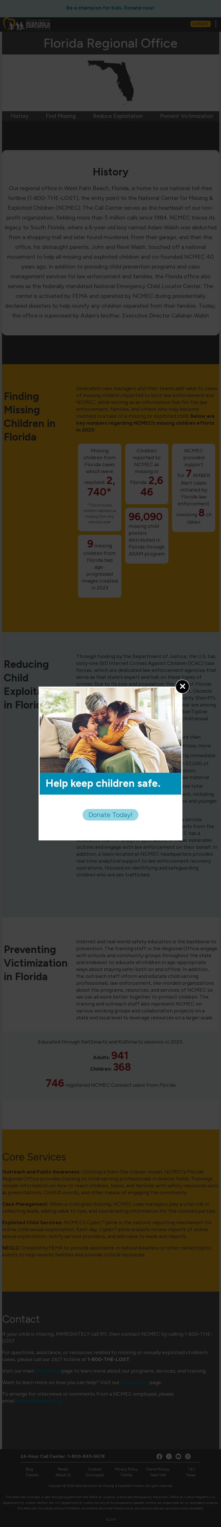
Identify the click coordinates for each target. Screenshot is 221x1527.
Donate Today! (110, 814)
